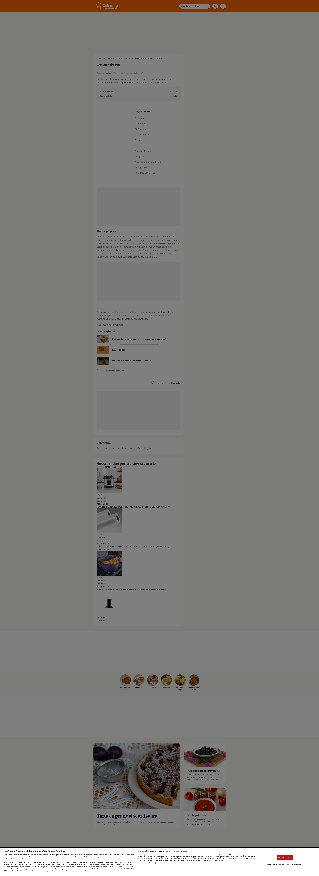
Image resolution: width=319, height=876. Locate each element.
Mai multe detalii (17, 859)
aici (113, 867)
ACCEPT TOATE (285, 857)
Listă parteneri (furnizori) (147, 863)
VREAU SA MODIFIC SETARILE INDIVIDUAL (284, 864)
